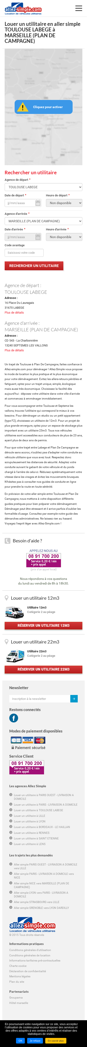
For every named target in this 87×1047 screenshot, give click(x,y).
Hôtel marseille (18, 1003)
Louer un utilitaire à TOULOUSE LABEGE (38, 810)
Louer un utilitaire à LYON (29, 821)
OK (20, 1040)
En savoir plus (56, 1040)
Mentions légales (19, 976)
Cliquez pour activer (48, 107)
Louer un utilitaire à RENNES (31, 833)
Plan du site (16, 981)
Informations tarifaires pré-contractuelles (34, 960)
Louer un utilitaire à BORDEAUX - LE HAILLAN (42, 827)
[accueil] (23, 6)
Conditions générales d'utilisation (30, 950)
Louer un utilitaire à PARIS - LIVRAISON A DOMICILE (45, 804)
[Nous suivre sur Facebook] (13, 718)
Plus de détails (14, 312)
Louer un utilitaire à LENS (29, 844)
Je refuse (35, 1040)
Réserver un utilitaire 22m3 (44, 669)
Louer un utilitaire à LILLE (29, 816)
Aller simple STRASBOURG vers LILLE (36, 902)
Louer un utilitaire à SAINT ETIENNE (36, 838)
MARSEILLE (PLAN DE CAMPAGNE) (41, 329)
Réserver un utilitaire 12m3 (44, 625)
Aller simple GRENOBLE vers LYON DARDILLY (41, 908)
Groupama (16, 997)
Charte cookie (17, 966)
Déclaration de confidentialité (27, 971)
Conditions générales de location (29, 955)
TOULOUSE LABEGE (26, 292)
